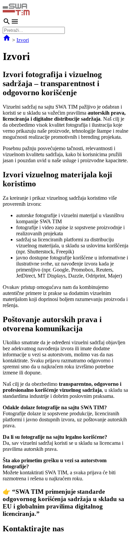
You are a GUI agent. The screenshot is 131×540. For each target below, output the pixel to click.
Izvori (22, 40)
